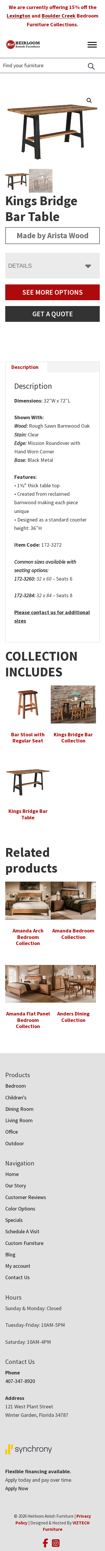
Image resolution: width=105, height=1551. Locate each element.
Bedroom (15, 1085)
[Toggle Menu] (92, 44)
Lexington (18, 15)
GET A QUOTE (52, 313)
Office (11, 1131)
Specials (14, 1220)
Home (12, 1174)
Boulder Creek (59, 15)
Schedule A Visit (22, 1231)
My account (17, 1265)
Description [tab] (24, 367)
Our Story (15, 1185)
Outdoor (14, 1143)
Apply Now (16, 1488)
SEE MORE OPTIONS (52, 292)
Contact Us (17, 1277)
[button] (89, 100)
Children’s (16, 1097)
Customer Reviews (25, 1197)
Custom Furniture (24, 1243)
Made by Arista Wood (53, 235)
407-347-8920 (20, 1381)
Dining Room (19, 1109)
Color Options (20, 1208)
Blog (10, 1254)
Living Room (19, 1120)
